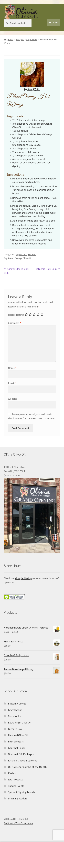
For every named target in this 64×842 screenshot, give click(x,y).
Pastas (12, 773)
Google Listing (23, 578)
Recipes (20, 39)
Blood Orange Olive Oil (19, 258)
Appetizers (31, 39)
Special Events (16, 785)
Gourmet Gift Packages (21, 754)
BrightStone (15, 710)
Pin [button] (38, 89)
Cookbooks (14, 716)
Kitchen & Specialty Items (22, 760)
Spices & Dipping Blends (21, 792)
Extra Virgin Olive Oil (19, 722)
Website (12, 398)
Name (12, 368)
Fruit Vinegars (16, 741)
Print (29, 89)
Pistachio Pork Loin (46, 269)
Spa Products (15, 779)
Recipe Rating (16, 314)
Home (10, 39)
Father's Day (15, 729)
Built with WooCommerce (18, 823)
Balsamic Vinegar (17, 703)
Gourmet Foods (16, 747)
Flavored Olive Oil (18, 735)
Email (12, 383)
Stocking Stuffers (17, 798)
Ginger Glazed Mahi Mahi (16, 271)
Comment (14, 322)
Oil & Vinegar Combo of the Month (27, 766)
